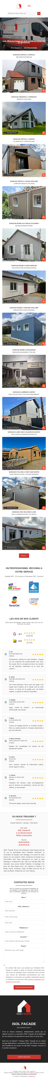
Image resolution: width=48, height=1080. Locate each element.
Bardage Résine (12, 90)
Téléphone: (23, 928)
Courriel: (23, 937)
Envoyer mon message (24, 987)
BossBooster (32, 1076)
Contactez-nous (24, 1057)
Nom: (24, 897)
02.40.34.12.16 (24, 845)
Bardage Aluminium (13, 428)
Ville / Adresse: (24, 906)
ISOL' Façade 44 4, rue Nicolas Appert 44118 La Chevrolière (24, 832)
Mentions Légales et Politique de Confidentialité (24, 1074)
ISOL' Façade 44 (16, 48)
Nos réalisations (30, 48)
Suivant (23, 555)
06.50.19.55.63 (24, 842)
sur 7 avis (29, 642)
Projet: (23, 946)
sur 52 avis (29, 635)
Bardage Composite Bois (14, 175)
